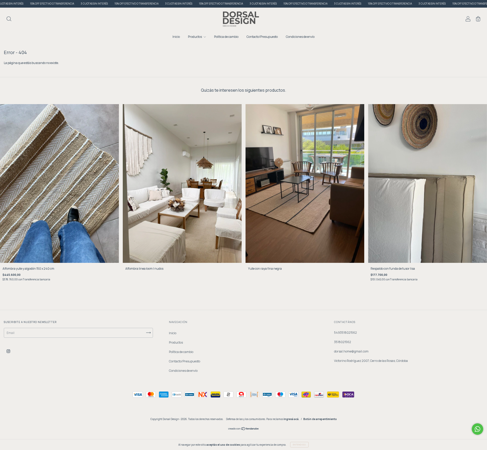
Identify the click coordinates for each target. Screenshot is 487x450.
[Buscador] (8, 20)
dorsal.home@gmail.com (351, 351)
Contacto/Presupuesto (262, 37)
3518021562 (342, 342)
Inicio (176, 37)
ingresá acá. (291, 419)
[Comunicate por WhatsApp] (477, 429)
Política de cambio (226, 37)
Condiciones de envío (300, 37)
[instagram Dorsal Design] (8, 351)
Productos (195, 37)
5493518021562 (345, 332)
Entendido (299, 444)
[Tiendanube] (243, 429)
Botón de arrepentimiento (320, 419)
